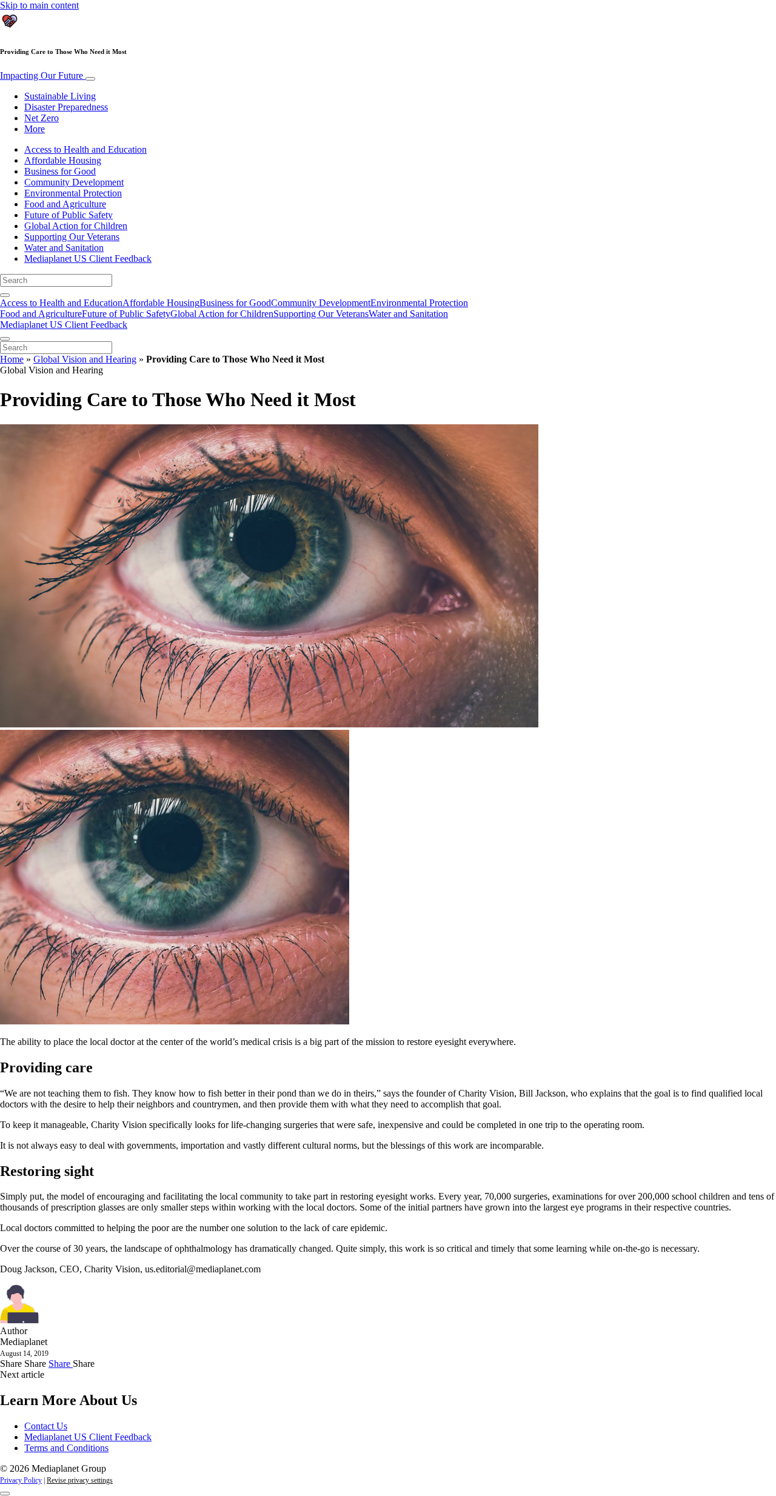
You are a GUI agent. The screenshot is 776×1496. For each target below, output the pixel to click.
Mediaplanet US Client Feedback (88, 258)
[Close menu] (5, 339)
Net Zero (41, 118)
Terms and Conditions (66, 1448)
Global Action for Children (75, 226)
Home (12, 359)
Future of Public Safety (68, 215)
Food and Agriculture (65, 204)
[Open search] (5, 295)
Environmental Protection (73, 193)
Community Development (74, 182)
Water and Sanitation (64, 247)
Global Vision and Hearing (84, 359)
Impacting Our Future (42, 75)
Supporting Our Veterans (71, 237)
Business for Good (60, 171)
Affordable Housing (62, 160)
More (34, 129)
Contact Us (45, 1426)
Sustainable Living (60, 96)
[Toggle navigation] (90, 79)
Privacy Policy (21, 1480)
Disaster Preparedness (66, 107)
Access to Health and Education (85, 149)
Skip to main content (39, 5)
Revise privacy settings (80, 1480)
